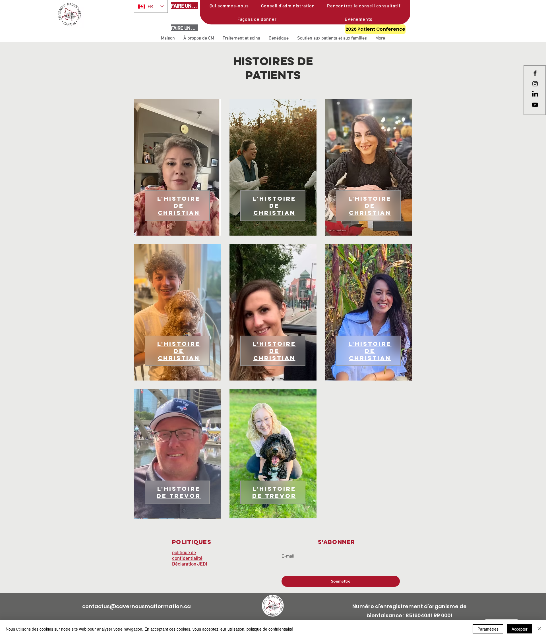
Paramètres (488, 629)
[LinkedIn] (535, 94)
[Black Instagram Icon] (535, 83)
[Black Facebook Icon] (535, 73)
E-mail (288, 555)
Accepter (520, 629)
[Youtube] (535, 104)
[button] (198, 38)
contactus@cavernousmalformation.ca (136, 606)
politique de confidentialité (270, 629)
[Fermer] (539, 628)
